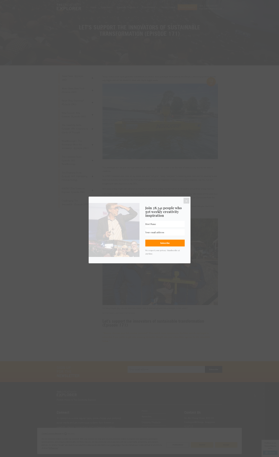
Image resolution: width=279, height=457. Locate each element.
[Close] (186, 201)
